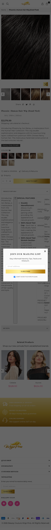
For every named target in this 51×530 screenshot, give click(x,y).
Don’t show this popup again (26, 277)
